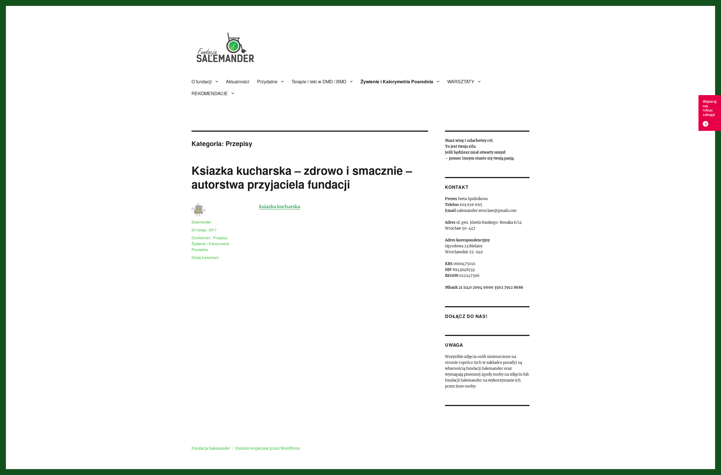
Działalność (201, 237)
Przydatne (267, 81)
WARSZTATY (460, 81)
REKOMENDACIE (210, 93)
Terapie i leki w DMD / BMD (318, 81)
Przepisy (220, 237)
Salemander (201, 222)
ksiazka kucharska (279, 206)
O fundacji (202, 81)
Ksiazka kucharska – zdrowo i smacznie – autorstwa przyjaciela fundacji (302, 177)
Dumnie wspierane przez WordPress (267, 448)
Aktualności (237, 81)
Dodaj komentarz (205, 257)
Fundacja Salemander (211, 448)
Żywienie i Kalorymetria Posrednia (396, 81)
